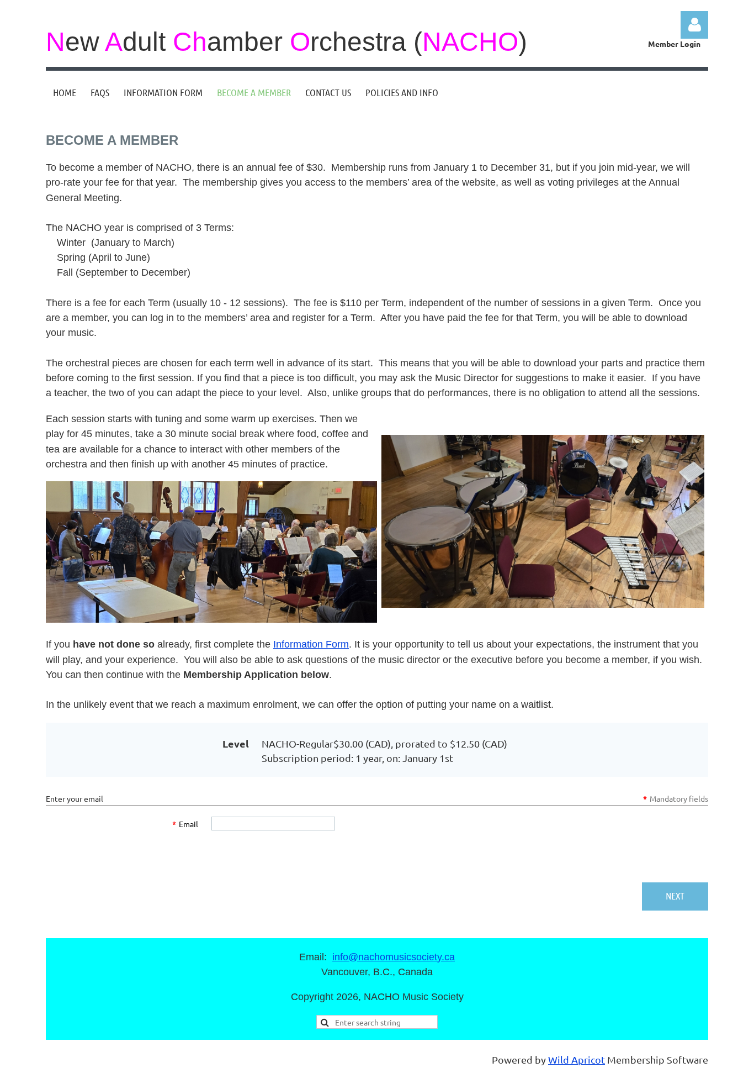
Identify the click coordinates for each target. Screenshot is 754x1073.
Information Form (311, 644)
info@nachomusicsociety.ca (393, 956)
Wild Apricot (576, 1059)
